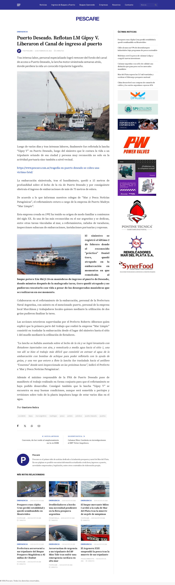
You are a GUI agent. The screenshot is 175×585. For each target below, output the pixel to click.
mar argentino (41, 416)
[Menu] (18, 5)
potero (70, 416)
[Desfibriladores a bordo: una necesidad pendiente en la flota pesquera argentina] (63, 489)
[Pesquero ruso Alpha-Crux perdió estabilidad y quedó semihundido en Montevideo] (31, 489)
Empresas (103, 4)
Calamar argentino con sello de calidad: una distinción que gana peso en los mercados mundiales (135, 66)
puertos (103, 416)
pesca (62, 416)
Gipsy (31, 416)
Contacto (129, 4)
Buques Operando (87, 4)
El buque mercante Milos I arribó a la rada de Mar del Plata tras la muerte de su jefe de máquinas (95, 509)
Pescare (29, 51)
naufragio (53, 416)
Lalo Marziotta (89, 559)
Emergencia (22, 32)
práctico (79, 416)
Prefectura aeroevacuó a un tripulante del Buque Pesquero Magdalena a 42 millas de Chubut (31, 553)
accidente (21, 416)
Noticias (43, 4)
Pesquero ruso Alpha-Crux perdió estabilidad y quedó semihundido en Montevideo (31, 509)
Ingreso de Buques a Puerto (63, 4)
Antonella (55, 518)
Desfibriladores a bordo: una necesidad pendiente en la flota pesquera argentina (63, 509)
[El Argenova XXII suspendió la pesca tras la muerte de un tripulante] (95, 533)
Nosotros (116, 4)
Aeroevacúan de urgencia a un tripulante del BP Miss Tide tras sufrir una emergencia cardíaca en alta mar (63, 554)
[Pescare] (87, 18)
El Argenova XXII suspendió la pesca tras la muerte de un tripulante (95, 551)
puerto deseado (91, 416)
